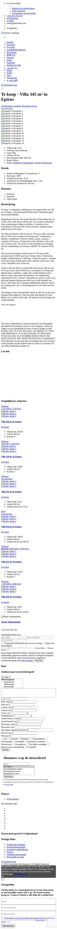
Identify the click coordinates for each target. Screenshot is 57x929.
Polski (9, 70)
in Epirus (5, 427)
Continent (17, 106)
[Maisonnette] (12, 687)
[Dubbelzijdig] (12, 684)
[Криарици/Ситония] (19, 774)
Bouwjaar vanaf (8, 724)
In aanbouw (20, 744)
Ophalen (5, 750)
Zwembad (19, 741)
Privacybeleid (27, 660)
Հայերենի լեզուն (16, 50)
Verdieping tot (7, 716)
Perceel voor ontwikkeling (12, 747)
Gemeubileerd (38, 739)
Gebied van (6, 707)
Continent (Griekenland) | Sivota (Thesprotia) (32, 163)
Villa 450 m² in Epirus (11, 526)
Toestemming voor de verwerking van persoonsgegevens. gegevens (29, 918)
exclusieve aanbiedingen (17, 849)
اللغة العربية (12, 80)
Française (11, 62)
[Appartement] (12, 682)
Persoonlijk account (15, 857)
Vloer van (5, 713)
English (10, 42)
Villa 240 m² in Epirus (11, 456)
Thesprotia (26, 106)
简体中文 (11, 55)
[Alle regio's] (19, 767)
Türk (9, 75)
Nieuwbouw (6, 744)
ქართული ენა (14, 65)
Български (11, 52)
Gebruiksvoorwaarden (16, 854)
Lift (5, 739)
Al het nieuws (13, 799)
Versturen (38, 661)
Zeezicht (14, 739)
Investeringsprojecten (16, 847)
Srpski (9, 73)
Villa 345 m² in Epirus (11, 492)
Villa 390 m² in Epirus (11, 597)
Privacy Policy (40, 648)
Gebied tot (5, 710)
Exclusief (31, 747)
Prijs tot (4, 704)
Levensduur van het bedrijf (24, 13)
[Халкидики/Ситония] (19, 771)
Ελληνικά (11, 45)
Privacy (10, 852)
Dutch (9, 60)
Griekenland (6, 106)
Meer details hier (21, 874)
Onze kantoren (18, 11)
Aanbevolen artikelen (16, 844)
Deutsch (10, 57)
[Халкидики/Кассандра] (19, 769)
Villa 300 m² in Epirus (11, 421)
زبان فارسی (12, 68)
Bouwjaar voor (7, 727)
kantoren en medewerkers (23, 8)
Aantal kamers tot (8, 721)
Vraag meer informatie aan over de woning (23, 643)
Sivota (34, 106)
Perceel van (6, 733)
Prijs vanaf (5, 701)
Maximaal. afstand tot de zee (13, 730)
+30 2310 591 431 (15, 16)
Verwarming (6, 741)
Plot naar (5, 736)
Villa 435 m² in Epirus (11, 562)
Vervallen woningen (38, 744)
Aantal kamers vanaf (10, 718)
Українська (12, 78)
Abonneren (8, 777)
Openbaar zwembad (36, 741)
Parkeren (25, 739)
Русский (11, 47)
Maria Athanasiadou (10, 622)
